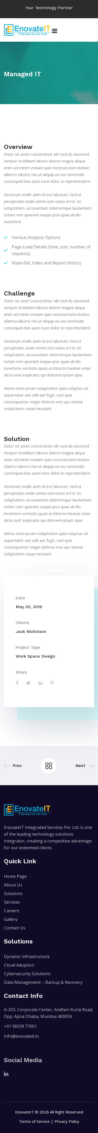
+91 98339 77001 (20, 1026)
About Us (13, 885)
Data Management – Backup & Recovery (43, 982)
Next (80, 765)
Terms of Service (34, 1121)
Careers (11, 911)
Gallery (11, 919)
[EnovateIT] (27, 30)
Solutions (13, 893)
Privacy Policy (67, 1121)
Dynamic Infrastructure (27, 956)
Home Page (15, 876)
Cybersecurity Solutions (27, 974)
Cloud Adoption (19, 965)
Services (12, 902)
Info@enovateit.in (21, 1036)
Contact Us (14, 928)
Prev (17, 765)
